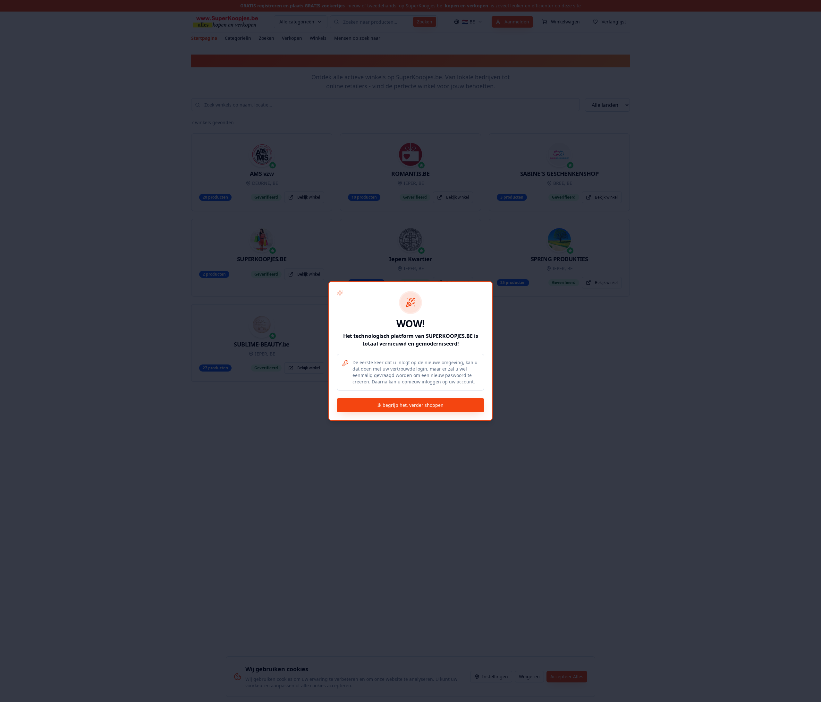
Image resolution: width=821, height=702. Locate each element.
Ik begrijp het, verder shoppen (410, 405)
